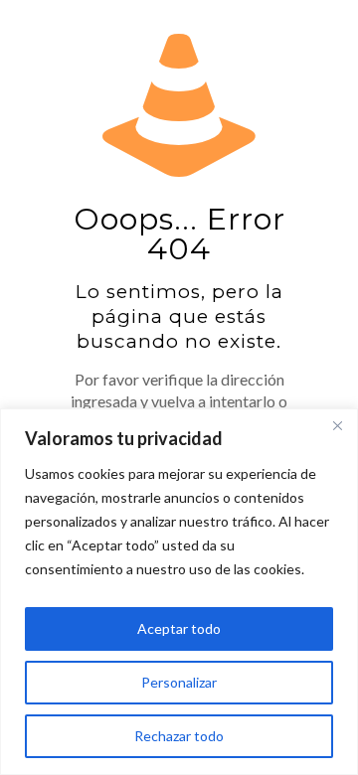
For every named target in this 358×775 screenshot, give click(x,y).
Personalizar (179, 682)
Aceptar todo (179, 628)
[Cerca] (337, 425)
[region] (179, 591)
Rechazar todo (179, 735)
